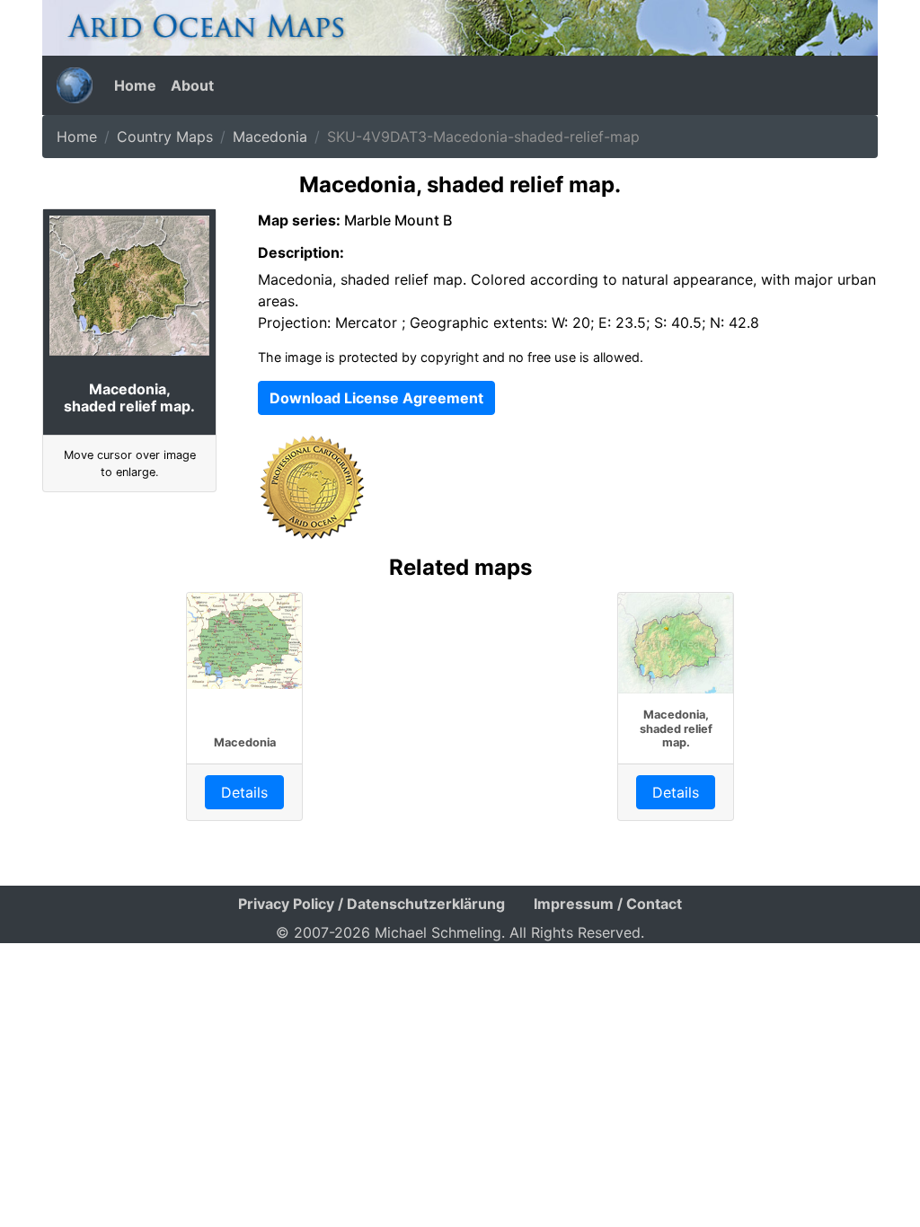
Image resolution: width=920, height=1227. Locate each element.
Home (135, 85)
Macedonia (270, 137)
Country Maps (165, 137)
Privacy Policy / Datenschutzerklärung (371, 904)
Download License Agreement (376, 398)
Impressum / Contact (608, 904)
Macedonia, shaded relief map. (676, 728)
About (192, 85)
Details (244, 792)
